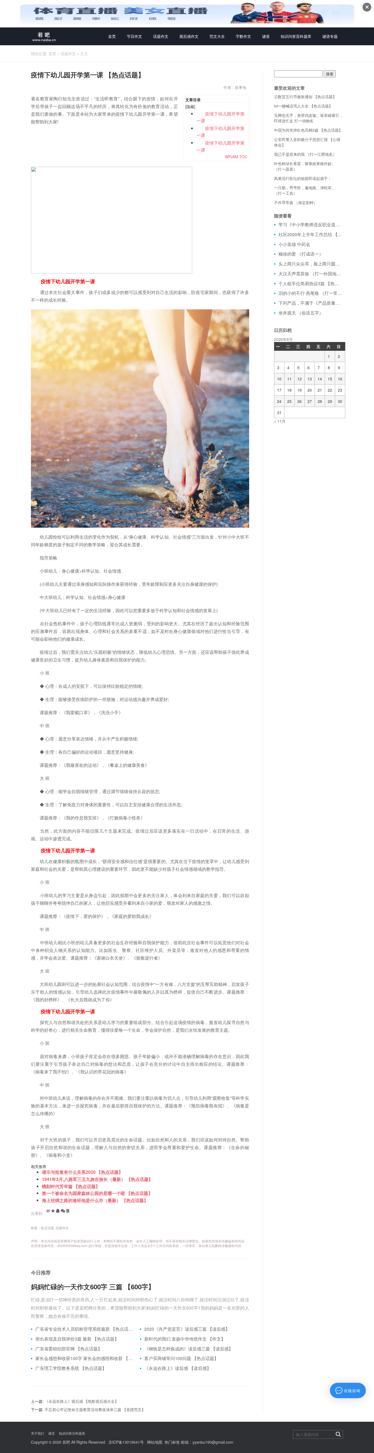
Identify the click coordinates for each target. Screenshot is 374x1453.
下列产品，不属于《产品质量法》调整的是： (310, 303)
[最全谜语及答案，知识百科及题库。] (44, 36)
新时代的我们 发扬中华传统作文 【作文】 (184, 1339)
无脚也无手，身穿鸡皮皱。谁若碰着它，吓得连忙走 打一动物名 (308, 117)
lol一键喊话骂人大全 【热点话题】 (303, 106)
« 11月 (280, 421)
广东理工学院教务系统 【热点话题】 (71, 1368)
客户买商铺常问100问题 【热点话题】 (181, 1358)
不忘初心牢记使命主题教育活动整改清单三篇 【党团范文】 (95, 1409)
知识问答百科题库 (296, 36)
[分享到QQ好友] (58, 1211)
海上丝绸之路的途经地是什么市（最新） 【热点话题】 (95, 1200)
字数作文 (243, 36)
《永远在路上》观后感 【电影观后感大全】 (82, 1401)
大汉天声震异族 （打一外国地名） (310, 274)
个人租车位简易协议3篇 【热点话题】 (310, 284)
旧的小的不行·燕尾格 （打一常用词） (310, 293)
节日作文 (134, 36)
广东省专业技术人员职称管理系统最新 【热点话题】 (85, 1329)
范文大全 (217, 36)
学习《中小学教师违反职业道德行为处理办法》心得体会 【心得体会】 (310, 225)
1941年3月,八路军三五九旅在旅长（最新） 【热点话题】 (97, 1179)
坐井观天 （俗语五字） (300, 313)
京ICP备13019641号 (126, 1442)
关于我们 (37, 1433)
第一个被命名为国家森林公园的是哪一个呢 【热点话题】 (97, 1193)
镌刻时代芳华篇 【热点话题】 (71, 1186)
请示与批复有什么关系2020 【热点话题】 (82, 1172)
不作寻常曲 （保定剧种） (295, 202)
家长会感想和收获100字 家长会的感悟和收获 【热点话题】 (85, 1358)
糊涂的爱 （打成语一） (300, 254)
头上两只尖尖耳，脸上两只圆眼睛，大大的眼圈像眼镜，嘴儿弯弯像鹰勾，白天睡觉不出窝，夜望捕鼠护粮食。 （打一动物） (310, 264)
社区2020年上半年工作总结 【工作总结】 (310, 234)
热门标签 (172, 1442)
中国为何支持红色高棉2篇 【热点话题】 (308, 130)
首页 (112, 36)
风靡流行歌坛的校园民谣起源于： (303, 178)
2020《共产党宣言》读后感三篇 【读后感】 (187, 1329)
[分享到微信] (63, 1211)
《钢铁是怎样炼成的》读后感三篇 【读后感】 (188, 1349)
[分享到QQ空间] (53, 1211)
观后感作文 (188, 36)
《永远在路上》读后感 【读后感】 (177, 1368)
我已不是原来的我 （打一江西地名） (305, 154)
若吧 (66, 1442)
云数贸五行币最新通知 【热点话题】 (305, 96)
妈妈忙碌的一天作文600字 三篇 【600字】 (93, 1286)
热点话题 (47, 1227)
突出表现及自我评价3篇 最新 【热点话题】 (77, 1339)
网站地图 (154, 1442)
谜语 (266, 36)
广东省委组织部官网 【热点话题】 (68, 1349)
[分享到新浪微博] (48, 1211)
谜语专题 (330, 36)
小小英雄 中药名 (294, 244)
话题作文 (160, 36)
